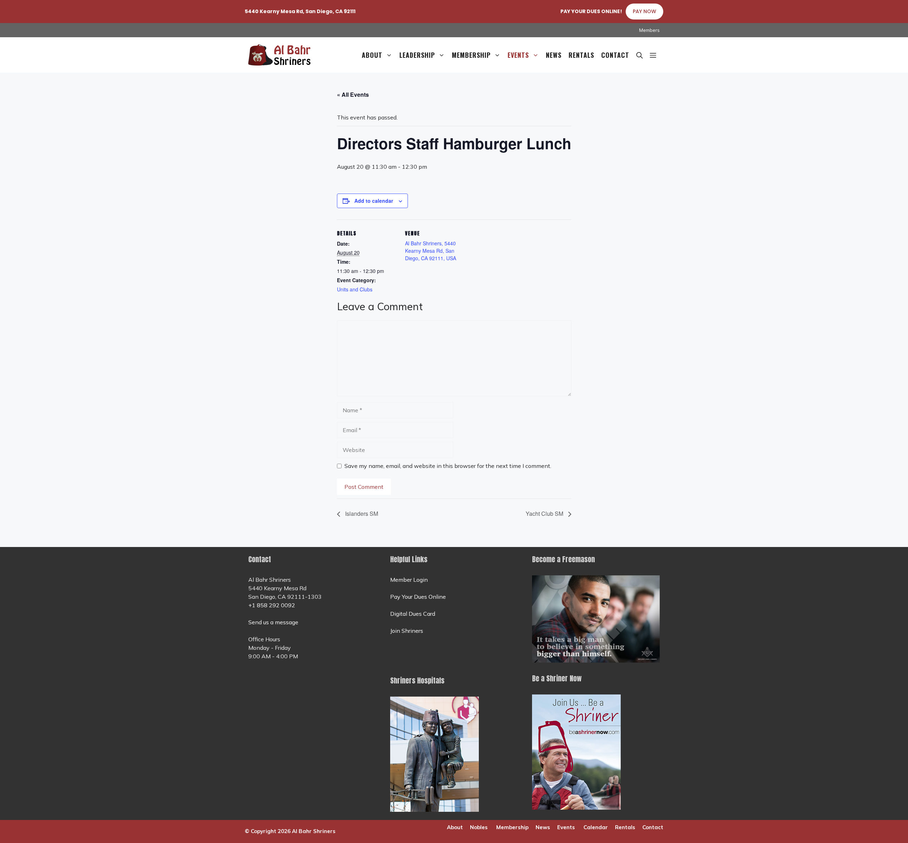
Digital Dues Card (412, 613)
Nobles (479, 827)
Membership (471, 55)
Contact (615, 55)
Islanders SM (361, 513)
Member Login (409, 579)
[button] (653, 55)
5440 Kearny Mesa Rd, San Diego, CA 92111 (300, 11)
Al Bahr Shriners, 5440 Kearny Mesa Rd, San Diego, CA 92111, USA (430, 251)
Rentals (581, 55)
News (553, 55)
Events (518, 55)
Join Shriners (406, 630)
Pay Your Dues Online (418, 596)
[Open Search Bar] (639, 55)
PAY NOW (644, 11)
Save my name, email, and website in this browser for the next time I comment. (447, 465)
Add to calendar (373, 200)
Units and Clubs (354, 289)
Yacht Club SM (545, 513)
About (372, 55)
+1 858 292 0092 (271, 605)
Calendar (595, 827)
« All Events (353, 94)
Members (649, 30)
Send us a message (273, 622)
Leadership (417, 55)
